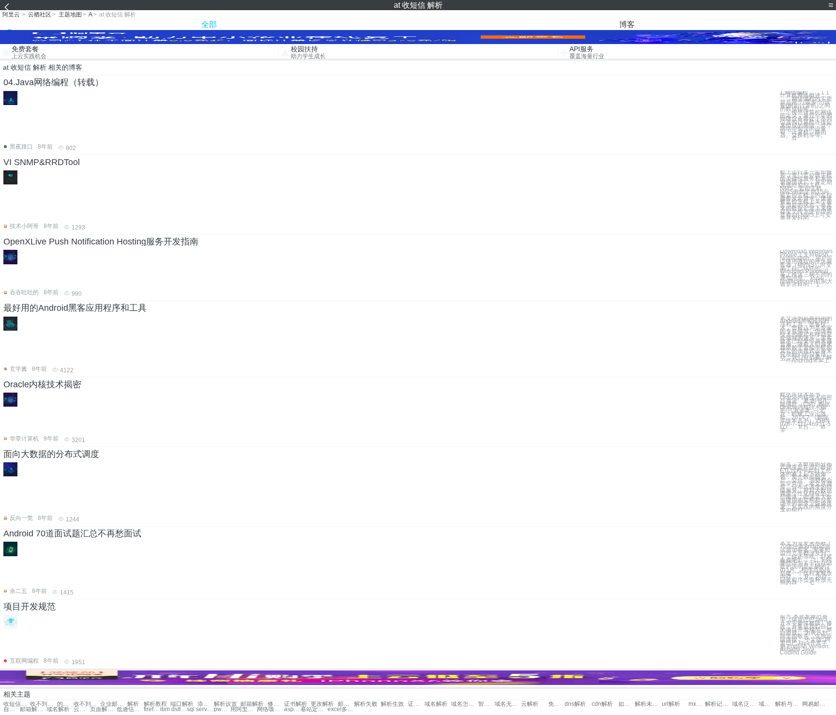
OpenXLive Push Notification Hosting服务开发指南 (100, 241)
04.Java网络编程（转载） (53, 82)
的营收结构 (65, 704)
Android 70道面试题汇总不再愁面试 (72, 533)
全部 (209, 24)
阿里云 (11, 14)
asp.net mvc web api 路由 (292, 709)
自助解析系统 (11, 709)
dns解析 (575, 704)
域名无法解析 (507, 704)
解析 (133, 704)
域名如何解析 (767, 704)
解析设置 (225, 704)
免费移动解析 (556, 704)
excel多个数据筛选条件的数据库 (341, 709)
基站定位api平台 (313, 709)
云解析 (529, 704)
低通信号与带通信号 (130, 709)
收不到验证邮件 (87, 704)
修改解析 (276, 704)
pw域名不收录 (222, 709)
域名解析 (436, 704)
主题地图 (70, 14)
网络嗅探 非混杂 (270, 709)
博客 (627, 24)
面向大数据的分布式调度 (51, 454)
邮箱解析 (252, 704)
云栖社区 (39, 14)
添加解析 (205, 704)
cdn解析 (602, 704)
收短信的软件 (16, 704)
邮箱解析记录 (33, 709)
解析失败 (365, 704)
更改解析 (322, 704)
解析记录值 (718, 704)
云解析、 (82, 709)
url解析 (671, 704)
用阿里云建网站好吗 (243, 709)
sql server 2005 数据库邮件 (200, 709)
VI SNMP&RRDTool (41, 162)
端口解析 (182, 704)
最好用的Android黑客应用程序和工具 (75, 308)
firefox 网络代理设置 (152, 709)
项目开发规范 (29, 606)
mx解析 (696, 704)
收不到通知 (43, 704)
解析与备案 (788, 704)
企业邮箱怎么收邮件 (113, 704)
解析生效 (392, 704)
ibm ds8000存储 (173, 709)
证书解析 (295, 704)
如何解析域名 (626, 704)
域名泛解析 (745, 704)
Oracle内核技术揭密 (42, 384)
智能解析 (486, 704)
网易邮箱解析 (815, 704)
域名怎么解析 (464, 704)
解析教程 (155, 704)
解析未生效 (648, 704)
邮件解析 (346, 704)
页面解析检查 (103, 709)
